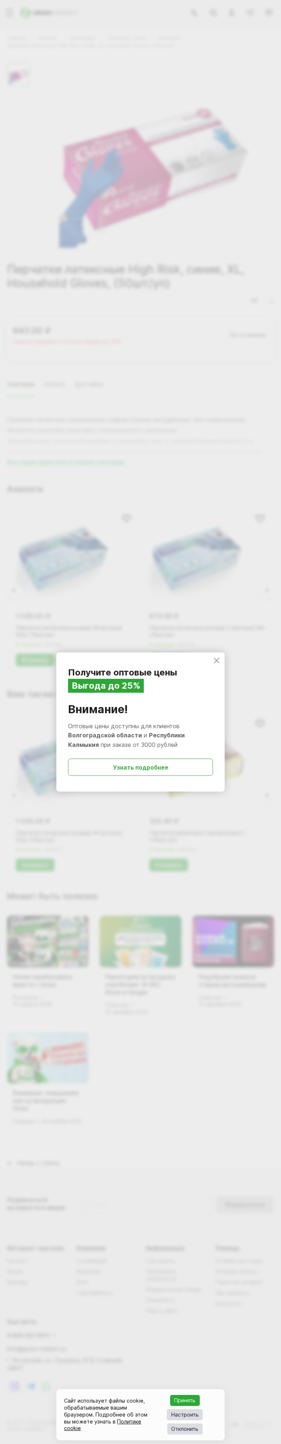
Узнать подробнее (140, 767)
